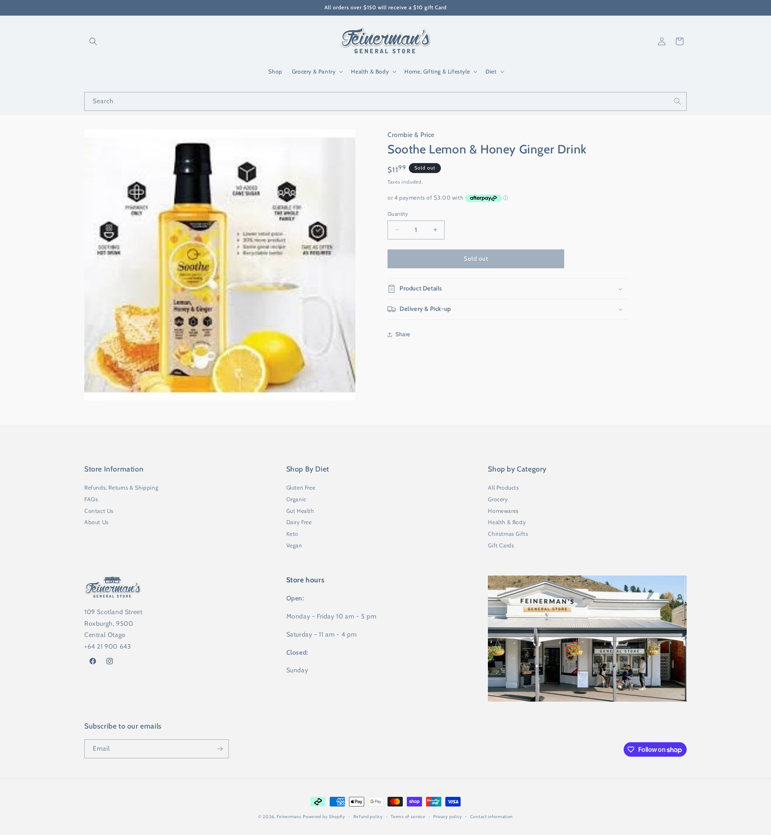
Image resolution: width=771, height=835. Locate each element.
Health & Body (507, 522)
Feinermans (289, 816)
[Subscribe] (219, 748)
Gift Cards (501, 545)
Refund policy (368, 816)
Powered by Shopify (324, 816)
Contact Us (99, 510)
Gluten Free (301, 487)
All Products (503, 487)
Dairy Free (299, 522)
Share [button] (403, 334)
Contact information (491, 816)
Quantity (398, 213)
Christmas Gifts (508, 533)
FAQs (91, 499)
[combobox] (385, 101)
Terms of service (408, 816)
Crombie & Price (411, 135)
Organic (296, 499)
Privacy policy (447, 816)
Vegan (294, 545)
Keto (292, 533)
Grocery (498, 499)
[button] (93, 41)
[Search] (677, 101)
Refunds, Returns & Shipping (121, 487)
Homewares (503, 510)
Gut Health (300, 510)
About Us (96, 522)
